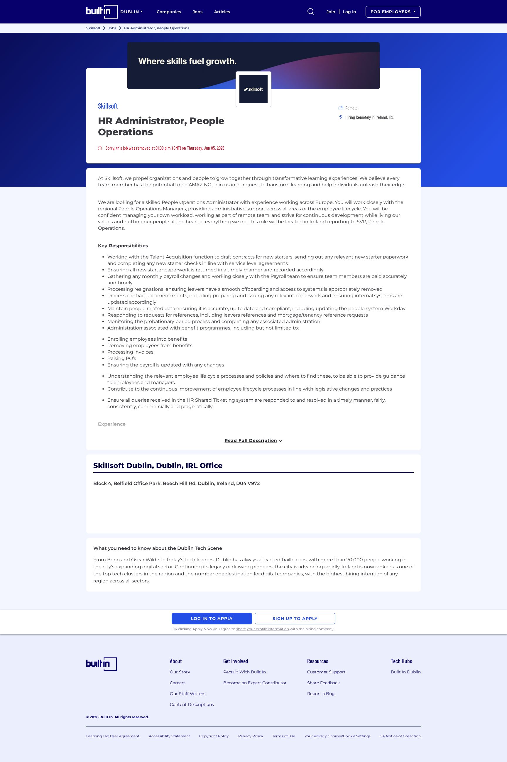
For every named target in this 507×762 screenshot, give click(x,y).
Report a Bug (321, 693)
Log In (349, 11)
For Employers (391, 11)
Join (331, 11)
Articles (222, 11)
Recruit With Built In (244, 672)
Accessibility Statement (169, 736)
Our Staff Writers (187, 693)
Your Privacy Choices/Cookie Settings (338, 736)
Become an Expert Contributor (255, 682)
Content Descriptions (192, 704)
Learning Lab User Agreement (112, 736)
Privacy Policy (250, 736)
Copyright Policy (214, 736)
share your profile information (262, 629)
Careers (177, 682)
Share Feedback (323, 682)
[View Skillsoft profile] (253, 65)
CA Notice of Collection (400, 736)
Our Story (180, 672)
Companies (169, 11)
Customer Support (326, 672)
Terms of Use (283, 736)
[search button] (311, 12)
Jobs (197, 11)
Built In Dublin (406, 672)
